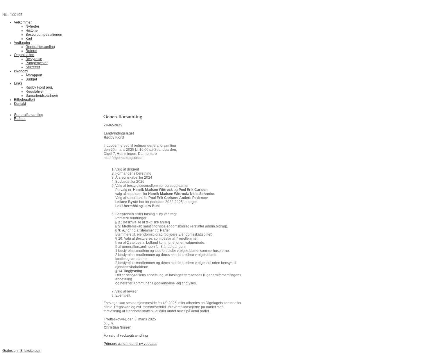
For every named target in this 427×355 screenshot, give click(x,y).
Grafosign (10, 351)
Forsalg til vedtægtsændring (126, 336)
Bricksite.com (30, 351)
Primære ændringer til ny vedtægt (130, 344)
